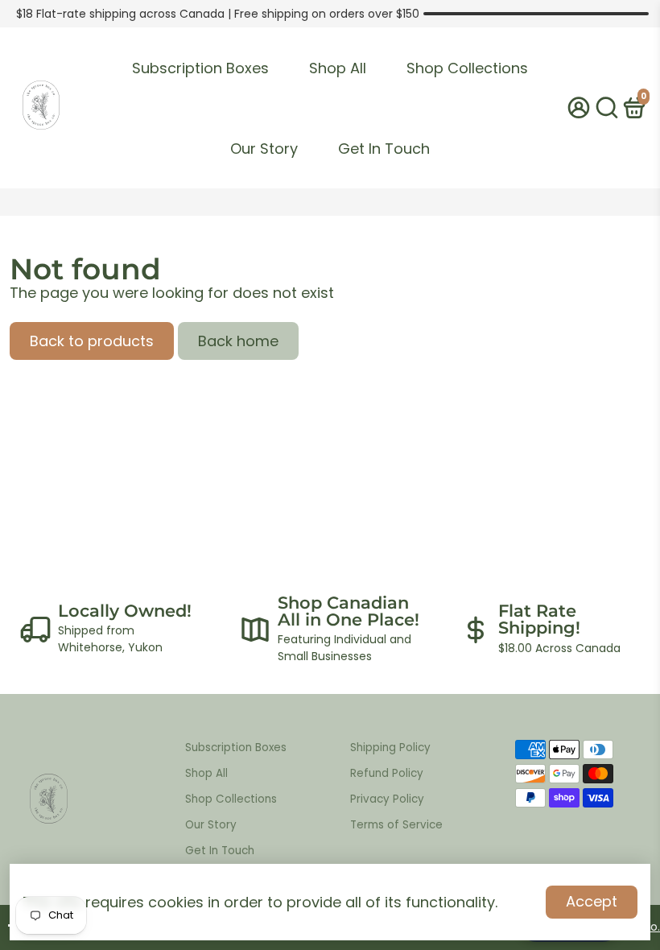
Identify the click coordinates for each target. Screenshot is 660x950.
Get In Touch (384, 148)
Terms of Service (396, 824)
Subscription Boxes (200, 68)
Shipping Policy (390, 747)
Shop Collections (467, 68)
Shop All (337, 68)
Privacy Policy (387, 799)
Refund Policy (386, 773)
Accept (591, 901)
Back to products (92, 341)
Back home (238, 341)
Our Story (264, 148)
